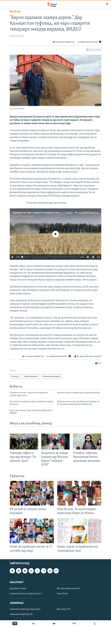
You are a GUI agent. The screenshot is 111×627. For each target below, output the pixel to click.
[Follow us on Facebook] (18, 570)
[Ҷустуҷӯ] (95, 623)
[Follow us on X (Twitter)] (37, 570)
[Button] (63, 42)
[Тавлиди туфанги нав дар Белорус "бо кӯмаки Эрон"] (24, 441)
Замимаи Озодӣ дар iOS (21, 614)
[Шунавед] (34, 623)
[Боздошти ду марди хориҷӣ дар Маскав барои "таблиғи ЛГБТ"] (55, 441)
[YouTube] (54, 623)
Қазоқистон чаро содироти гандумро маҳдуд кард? (41, 212)
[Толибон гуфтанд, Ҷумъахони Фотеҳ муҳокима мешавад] (87, 441)
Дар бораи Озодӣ (18, 588)
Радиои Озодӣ (27, 216)
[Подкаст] (56, 570)
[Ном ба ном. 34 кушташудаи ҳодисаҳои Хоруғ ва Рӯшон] (79, 493)
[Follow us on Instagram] (31, 570)
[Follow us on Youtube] (24, 570)
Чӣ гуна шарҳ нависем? (68, 588)
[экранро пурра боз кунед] (98, 257)
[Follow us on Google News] (12, 570)
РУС (74, 624)
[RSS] (50, 570)
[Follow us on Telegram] (43, 570)
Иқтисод (15, 12)
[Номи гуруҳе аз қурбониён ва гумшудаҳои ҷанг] (79, 530)
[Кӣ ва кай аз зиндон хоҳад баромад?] (32, 493)
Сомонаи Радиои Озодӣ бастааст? (26, 594)
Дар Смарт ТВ (63, 609)
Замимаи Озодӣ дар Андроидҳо (25, 609)
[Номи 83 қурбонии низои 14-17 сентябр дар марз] (32, 530)
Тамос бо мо (62, 594)
